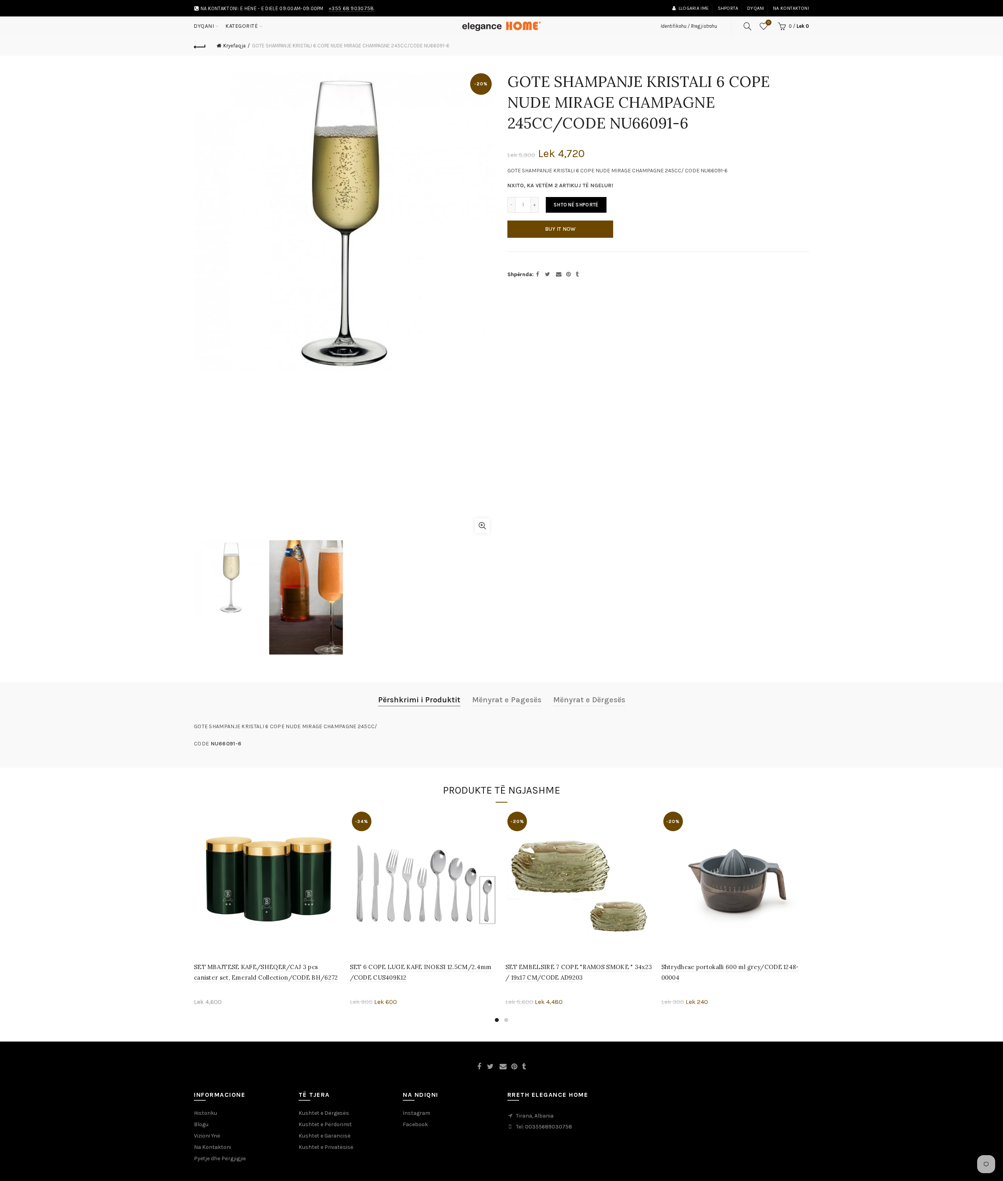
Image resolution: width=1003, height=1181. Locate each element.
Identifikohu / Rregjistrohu (689, 26)
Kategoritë (241, 26)
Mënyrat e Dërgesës (589, 699)
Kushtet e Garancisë (325, 1135)
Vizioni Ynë (207, 1135)
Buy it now (560, 229)
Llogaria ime (694, 8)
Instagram (416, 1113)
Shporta (728, 8)
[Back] (200, 46)
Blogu (201, 1124)
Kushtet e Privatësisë (326, 1147)
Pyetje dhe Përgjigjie (220, 1158)
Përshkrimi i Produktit (419, 699)
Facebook (415, 1124)
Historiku (205, 1113)
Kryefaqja (234, 46)
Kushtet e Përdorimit (325, 1124)
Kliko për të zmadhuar (482, 525)
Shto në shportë (576, 205)
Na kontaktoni (791, 8)
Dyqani (755, 8)
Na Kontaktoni (212, 1147)
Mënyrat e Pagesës (506, 699)
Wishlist (768, 22)
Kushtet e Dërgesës (324, 1113)
